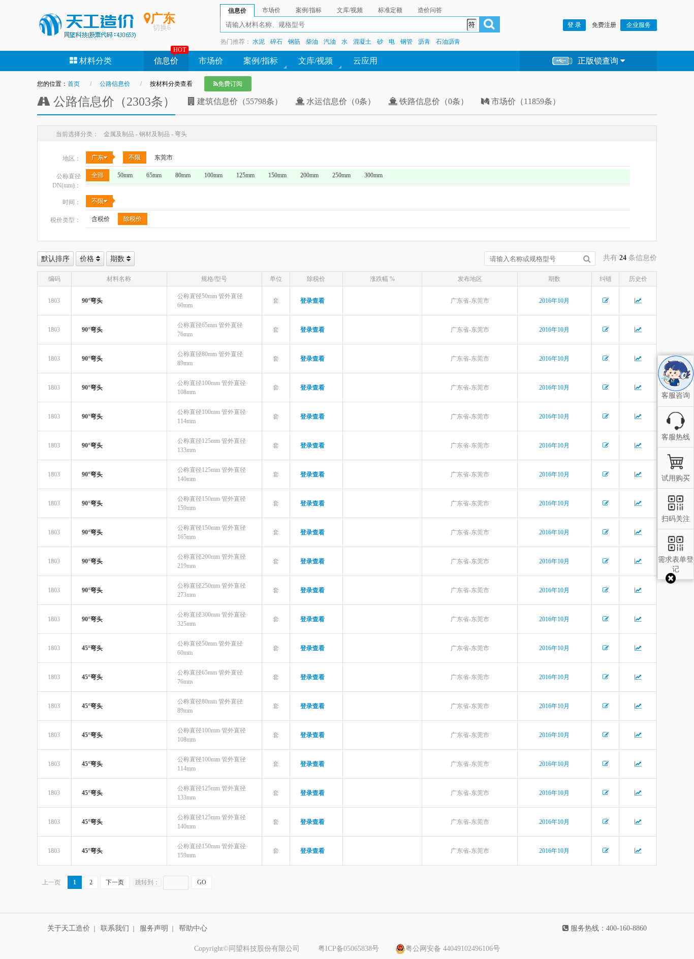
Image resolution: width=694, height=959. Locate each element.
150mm (277, 175)
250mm (341, 175)
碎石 (276, 41)
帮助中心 (193, 928)
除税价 (132, 218)
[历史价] (638, 300)
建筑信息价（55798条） (238, 101)
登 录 (574, 24)
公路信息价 (115, 83)
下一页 (115, 882)
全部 (97, 175)
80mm (183, 175)
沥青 (424, 41)
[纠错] (606, 300)
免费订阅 (230, 83)
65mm (154, 175)
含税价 (100, 218)
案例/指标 (260, 60)
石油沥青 (448, 41)
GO (201, 882)
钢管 (406, 41)
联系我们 (115, 928)
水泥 (259, 41)
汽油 (330, 41)
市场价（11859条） (524, 101)
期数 (118, 259)
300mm (373, 175)
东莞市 (163, 157)
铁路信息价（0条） (432, 101)
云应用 (365, 60)
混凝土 (362, 41)
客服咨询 (675, 387)
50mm (125, 175)
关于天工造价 (68, 928)
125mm (245, 175)
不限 (135, 157)
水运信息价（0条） (339, 101)
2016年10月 (554, 300)
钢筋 (294, 41)
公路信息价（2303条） (112, 101)
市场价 (211, 60)
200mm (309, 175)
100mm (213, 175)
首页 (74, 83)
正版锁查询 (599, 60)
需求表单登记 (675, 564)
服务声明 (154, 928)
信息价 (166, 60)
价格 (88, 259)
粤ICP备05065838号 (348, 948)
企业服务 (638, 24)
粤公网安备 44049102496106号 (452, 948)
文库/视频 (315, 60)
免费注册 (604, 24)
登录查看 (312, 300)
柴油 (312, 41)
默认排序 (55, 259)
